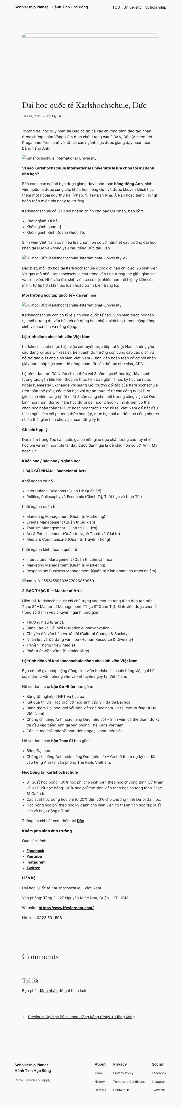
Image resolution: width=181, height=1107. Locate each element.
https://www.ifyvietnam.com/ (66, 908)
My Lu (56, 116)
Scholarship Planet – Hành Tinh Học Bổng (51, 7)
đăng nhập (48, 990)
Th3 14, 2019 (31, 116)
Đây (80, 821)
